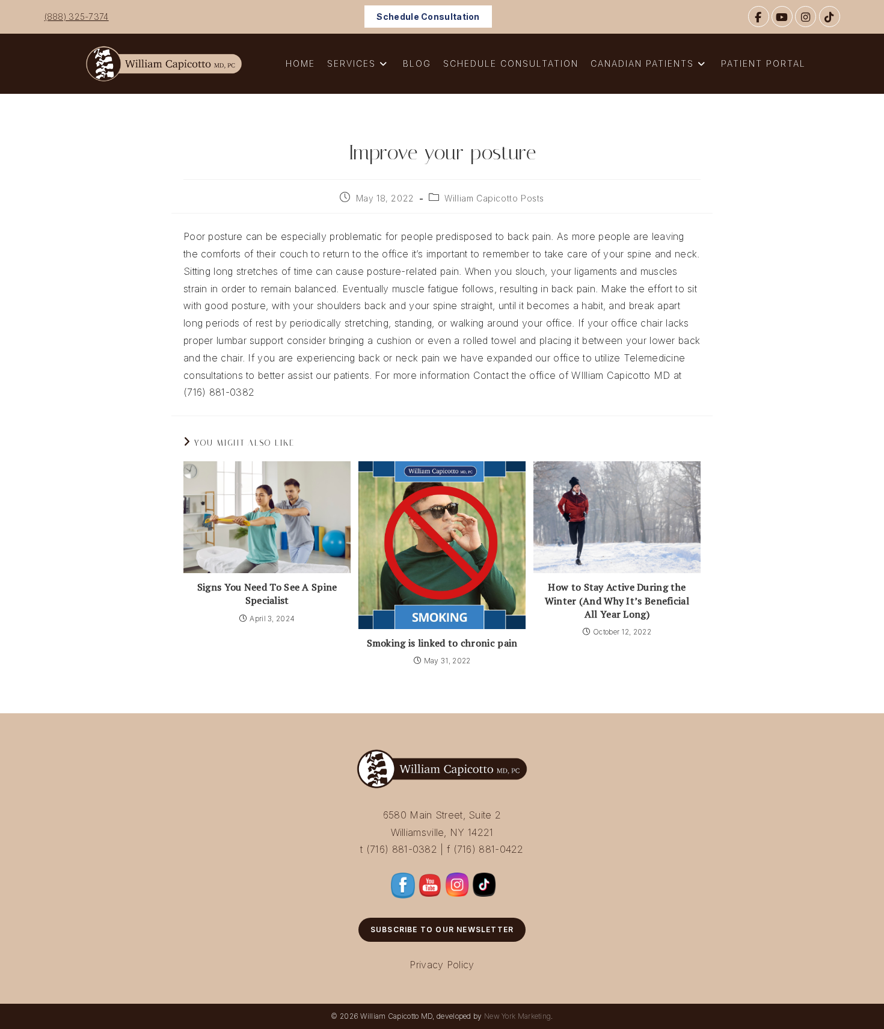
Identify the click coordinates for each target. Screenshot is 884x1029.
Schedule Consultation (427, 16)
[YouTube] (782, 16)
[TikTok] (829, 16)
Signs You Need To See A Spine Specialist (267, 593)
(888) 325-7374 (77, 16)
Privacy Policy (442, 965)
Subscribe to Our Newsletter (442, 929)
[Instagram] (805, 16)
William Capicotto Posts (494, 198)
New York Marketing (517, 1016)
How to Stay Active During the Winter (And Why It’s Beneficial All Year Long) (617, 600)
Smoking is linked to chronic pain (442, 643)
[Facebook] (758, 16)
